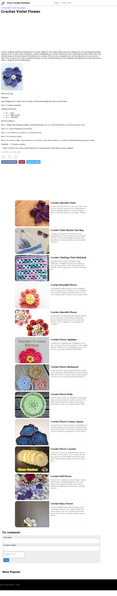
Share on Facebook (9, 162)
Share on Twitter (33, 162)
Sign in (57, 3)
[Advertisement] (51, 31)
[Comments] (10, 157)
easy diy (13, 152)
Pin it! (22, 162)
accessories (5, 152)
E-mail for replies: (9, 545)
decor (19, 152)
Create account (66, 3)
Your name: (7, 537)
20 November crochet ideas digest (13, 8)
